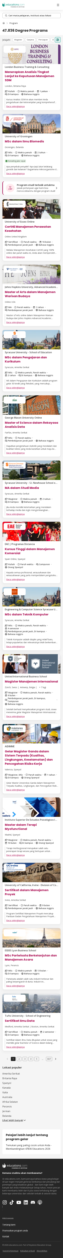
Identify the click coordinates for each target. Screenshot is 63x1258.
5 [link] (36, 1058)
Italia (5, 1092)
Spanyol (6, 1083)
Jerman (6, 1111)
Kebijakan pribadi (27, 1251)
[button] (18, 39)
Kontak (5, 1236)
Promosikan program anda (15, 1230)
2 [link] (19, 1058)
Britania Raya (9, 1078)
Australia (7, 1097)
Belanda (6, 1116)
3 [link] (24, 1058)
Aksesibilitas (42, 1251)
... (42, 1059)
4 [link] (30, 1058)
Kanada (6, 1087)
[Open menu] (58, 5)
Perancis (7, 1106)
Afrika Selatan (10, 1101)
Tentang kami (8, 1224)
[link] (13, 23)
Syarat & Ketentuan (10, 1251)
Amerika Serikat (11, 1073)
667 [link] (49, 1058)
